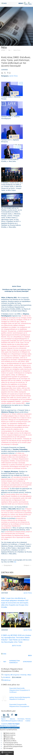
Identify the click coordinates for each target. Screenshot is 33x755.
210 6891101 (6, 677)
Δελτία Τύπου (17, 50)
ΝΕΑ (4, 661)
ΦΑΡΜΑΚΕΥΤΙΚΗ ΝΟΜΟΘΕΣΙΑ (14, 661)
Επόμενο (26, 565)
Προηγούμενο (8, 565)
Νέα (9, 50)
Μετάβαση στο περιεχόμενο (8, 725)
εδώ (15, 562)
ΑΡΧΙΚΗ (3, 50)
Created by (10, 724)
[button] (25, 3)
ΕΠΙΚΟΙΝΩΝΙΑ (27, 661)
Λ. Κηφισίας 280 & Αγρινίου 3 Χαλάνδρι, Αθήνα (17, 675)
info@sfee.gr (6, 680)
